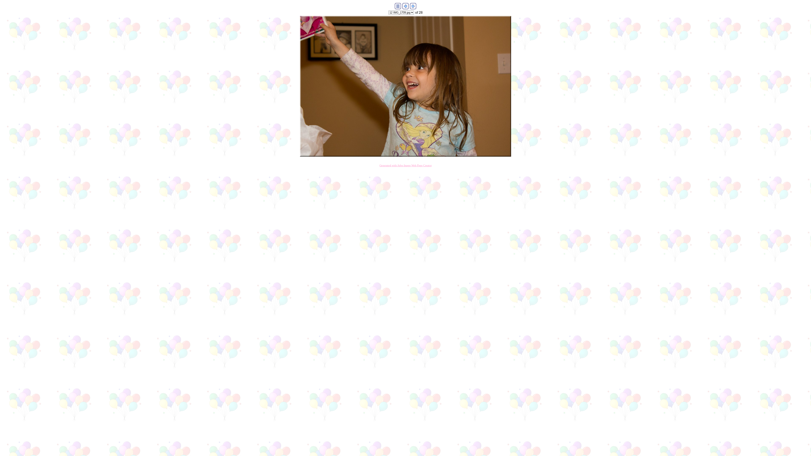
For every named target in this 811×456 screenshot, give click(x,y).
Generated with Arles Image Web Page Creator (406, 165)
